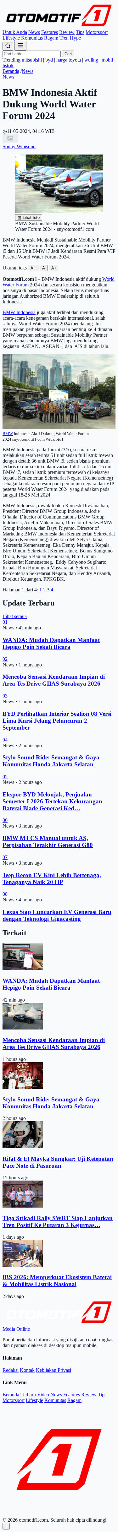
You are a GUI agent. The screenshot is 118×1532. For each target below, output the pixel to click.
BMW (8, 433)
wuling (91, 59)
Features (49, 32)
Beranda (11, 71)
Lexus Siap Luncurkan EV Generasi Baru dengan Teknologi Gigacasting (57, 915)
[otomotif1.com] (59, 26)
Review (67, 32)
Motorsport (97, 32)
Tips (80, 32)
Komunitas (32, 38)
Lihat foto (29, 217)
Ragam (51, 38)
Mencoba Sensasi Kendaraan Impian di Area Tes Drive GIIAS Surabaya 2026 (54, 680)
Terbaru (28, 1394)
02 (5, 659)
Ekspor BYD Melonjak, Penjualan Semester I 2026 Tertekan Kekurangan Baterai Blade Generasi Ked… (52, 801)
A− (33, 268)
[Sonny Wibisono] (10, 141)
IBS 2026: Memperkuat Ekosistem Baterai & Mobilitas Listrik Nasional (57, 1280)
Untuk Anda (15, 32)
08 (5, 894)
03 (5, 695)
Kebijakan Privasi (53, 1370)
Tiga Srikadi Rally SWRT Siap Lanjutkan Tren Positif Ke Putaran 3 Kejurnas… (58, 1221)
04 (5, 739)
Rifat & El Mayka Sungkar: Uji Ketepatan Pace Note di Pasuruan (58, 1162)
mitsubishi (32, 59)
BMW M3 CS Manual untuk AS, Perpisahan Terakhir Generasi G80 (48, 841)
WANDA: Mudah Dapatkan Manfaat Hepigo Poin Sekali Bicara (51, 643)
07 (5, 857)
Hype (75, 38)
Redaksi (11, 1370)
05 (5, 776)
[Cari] (8, 46)
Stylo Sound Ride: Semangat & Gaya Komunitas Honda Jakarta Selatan (51, 761)
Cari (68, 54)
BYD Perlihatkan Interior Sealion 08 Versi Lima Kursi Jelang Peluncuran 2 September (57, 720)
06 (5, 820)
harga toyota (68, 59)
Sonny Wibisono (19, 146)
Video (43, 1394)
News (34, 32)
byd (49, 59)
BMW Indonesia (19, 312)
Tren (64, 38)
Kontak (27, 1370)
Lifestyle (11, 38)
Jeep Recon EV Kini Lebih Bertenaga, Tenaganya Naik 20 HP (52, 878)
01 (5, 622)
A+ (54, 268)
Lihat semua (15, 616)
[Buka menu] (20, 46)
